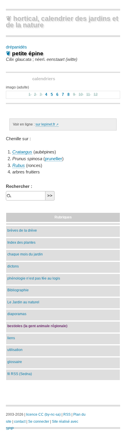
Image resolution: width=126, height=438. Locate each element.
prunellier (53, 158)
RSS (67, 414)
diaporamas (16, 314)
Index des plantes (21, 242)
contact (19, 421)
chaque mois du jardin (25, 254)
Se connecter (38, 421)
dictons (13, 266)
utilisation (15, 350)
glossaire (14, 362)
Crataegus (22, 152)
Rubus (18, 165)
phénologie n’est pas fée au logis (33, 278)
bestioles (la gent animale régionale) (37, 326)
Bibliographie (18, 290)
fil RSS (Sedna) (19, 374)
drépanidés (16, 46)
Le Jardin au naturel (23, 302)
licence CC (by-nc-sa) (43, 414)
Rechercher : (19, 186)
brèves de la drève (22, 230)
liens (11, 338)
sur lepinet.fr (45, 124)
